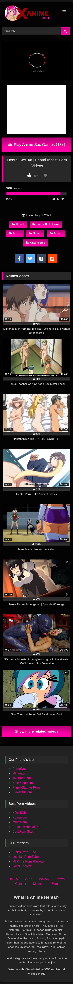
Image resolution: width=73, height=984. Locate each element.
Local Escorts (21, 866)
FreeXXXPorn (22, 792)
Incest (17, 233)
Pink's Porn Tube (24, 852)
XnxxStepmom (22, 782)
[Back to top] (61, 972)
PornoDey (19, 768)
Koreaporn (19, 817)
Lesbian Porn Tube (25, 856)
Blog (54, 883)
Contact (20, 883)
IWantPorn (19, 822)
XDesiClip (19, 812)
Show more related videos (36, 731)
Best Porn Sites (23, 831)
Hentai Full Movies (47, 224)
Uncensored (37, 242)
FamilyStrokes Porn (26, 787)
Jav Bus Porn (21, 778)
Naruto (37, 233)
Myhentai (18, 773)
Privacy (44, 879)
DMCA (13, 879)
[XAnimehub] (30, 14)
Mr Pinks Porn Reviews (29, 861)
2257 (28, 879)
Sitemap (38, 883)
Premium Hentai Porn (27, 826)
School (58, 233)
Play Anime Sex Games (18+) (39, 144)
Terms (60, 879)
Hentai (20, 224)
